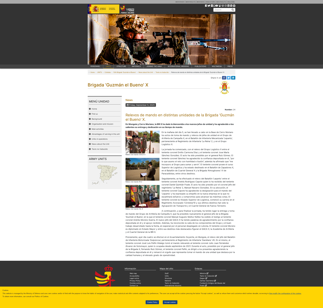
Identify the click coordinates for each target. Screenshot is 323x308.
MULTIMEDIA (217, 66)
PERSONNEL (95, 66)
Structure (168, 278)
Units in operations (99, 139)
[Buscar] (233, 10)
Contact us (134, 285)
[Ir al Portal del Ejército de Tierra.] (130, 8)
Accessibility (134, 276)
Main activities (97, 129)
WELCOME (231, 2)
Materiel (168, 281)
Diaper (202, 278)
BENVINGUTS (190, 2)
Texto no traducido (162, 72)
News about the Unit (146, 72)
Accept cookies (170, 302)
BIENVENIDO (180, 2)
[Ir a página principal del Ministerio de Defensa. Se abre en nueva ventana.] (103, 8)
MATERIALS (136, 66)
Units (167, 276)
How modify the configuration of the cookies (285, 293)
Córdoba (108, 72)
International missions (173, 285)
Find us (94, 114)
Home (92, 72)
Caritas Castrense (206, 281)
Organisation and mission (102, 124)
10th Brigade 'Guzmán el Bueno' (124, 72)
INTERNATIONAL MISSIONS (178, 66)
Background (96, 119)
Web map (133, 273)
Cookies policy (135, 283)
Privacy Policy (135, 281)
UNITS (108, 66)
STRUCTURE (121, 66)
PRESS (230, 66)
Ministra (203, 273)
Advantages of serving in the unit (105, 134)
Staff (167, 273)
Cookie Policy (152, 302)
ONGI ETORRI (210, 2)
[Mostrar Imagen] (143, 142)
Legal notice (134, 278)
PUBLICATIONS (200, 66)
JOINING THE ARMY (154, 66)
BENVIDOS (200, 2)
